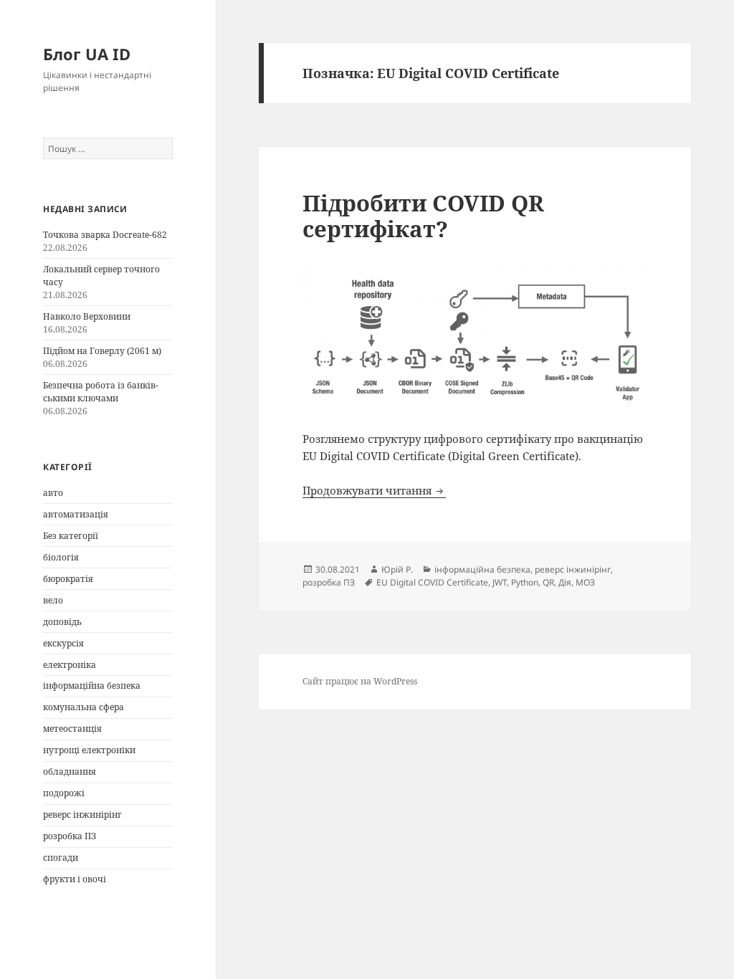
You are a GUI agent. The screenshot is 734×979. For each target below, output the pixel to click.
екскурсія (63, 643)
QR (548, 582)
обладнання (69, 771)
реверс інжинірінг (82, 814)
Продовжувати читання (374, 490)
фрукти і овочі (74, 879)
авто (53, 493)
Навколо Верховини (86, 316)
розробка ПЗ (69, 836)
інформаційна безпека (91, 685)
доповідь (62, 622)
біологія (61, 557)
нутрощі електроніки (89, 750)
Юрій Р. (397, 569)
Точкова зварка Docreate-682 (105, 235)
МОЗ (585, 582)
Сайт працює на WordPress (359, 681)
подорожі (64, 793)
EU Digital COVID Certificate (432, 582)
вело (53, 600)
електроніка (69, 665)
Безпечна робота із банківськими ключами (100, 391)
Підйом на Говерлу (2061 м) (102, 351)
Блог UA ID (86, 54)
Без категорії (70, 536)
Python (524, 582)
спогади (60, 857)
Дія (564, 582)
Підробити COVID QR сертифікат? (423, 216)
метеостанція (72, 728)
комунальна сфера (83, 707)
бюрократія (68, 579)
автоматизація (75, 514)
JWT (499, 582)
